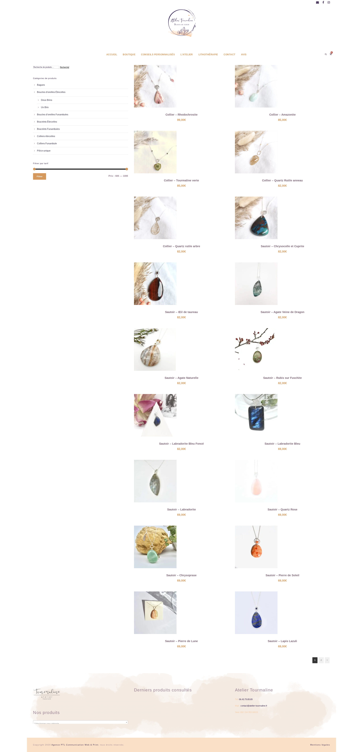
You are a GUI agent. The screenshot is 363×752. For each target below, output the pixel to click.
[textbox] (80, 724)
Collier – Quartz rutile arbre (181, 246)
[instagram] (329, 2)
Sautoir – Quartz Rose (282, 509)
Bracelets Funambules (48, 129)
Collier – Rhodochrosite (181, 114)
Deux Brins (46, 100)
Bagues (41, 85)
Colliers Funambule (47, 143)
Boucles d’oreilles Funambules (52, 114)
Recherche (64, 67)
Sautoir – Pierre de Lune (181, 641)
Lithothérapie (208, 54)
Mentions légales (320, 745)
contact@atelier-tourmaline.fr (253, 705)
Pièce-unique (43, 150)
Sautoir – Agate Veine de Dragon (282, 312)
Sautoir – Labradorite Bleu (282, 443)
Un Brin (45, 107)
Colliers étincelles (46, 136)
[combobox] (80, 722)
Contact (229, 54)
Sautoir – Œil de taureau (181, 312)
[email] (317, 2)
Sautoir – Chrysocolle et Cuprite (282, 246)
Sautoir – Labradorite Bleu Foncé (181, 443)
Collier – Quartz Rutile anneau (282, 180)
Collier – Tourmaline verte (181, 180)
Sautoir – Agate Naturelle (181, 377)
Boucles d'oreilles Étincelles (51, 92)
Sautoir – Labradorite (181, 509)
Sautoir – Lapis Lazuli (282, 641)
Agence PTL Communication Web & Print (74, 745)
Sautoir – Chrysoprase (181, 575)
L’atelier (187, 54)
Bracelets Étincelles (47, 122)
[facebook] (323, 2)
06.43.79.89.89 (246, 699)
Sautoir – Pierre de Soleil (282, 575)
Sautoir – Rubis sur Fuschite (282, 377)
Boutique (129, 54)
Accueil (111, 54)
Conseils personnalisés (158, 54)
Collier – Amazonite (282, 114)
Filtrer (39, 176)
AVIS (244, 54)
